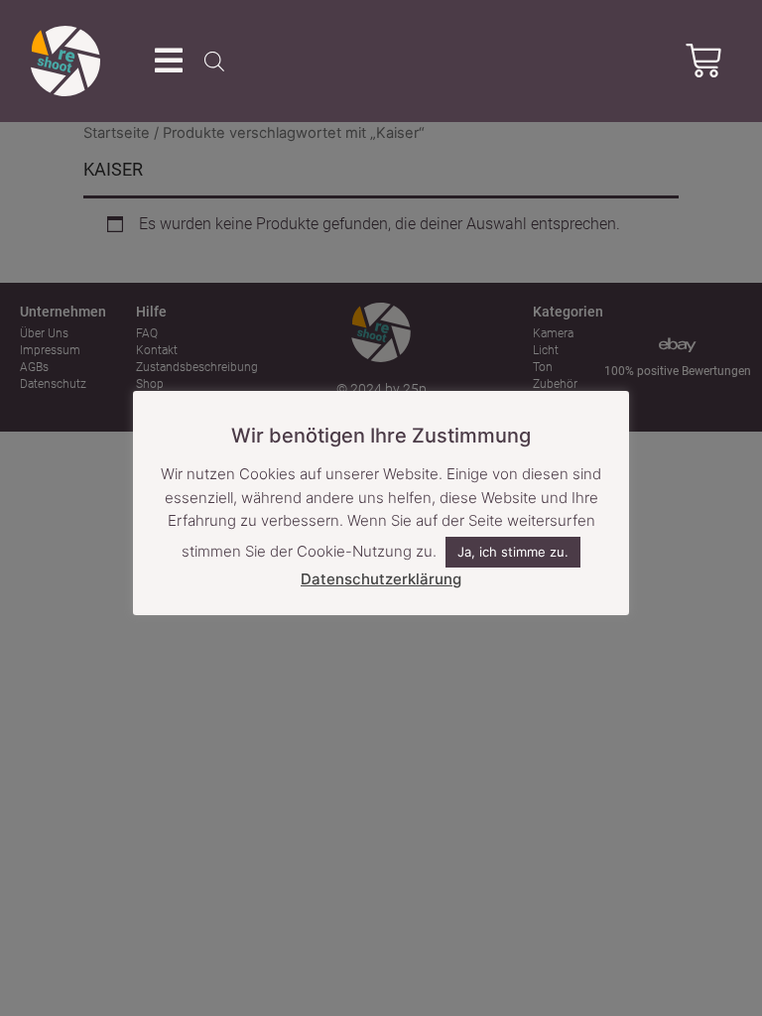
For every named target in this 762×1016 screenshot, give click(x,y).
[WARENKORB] (703, 60)
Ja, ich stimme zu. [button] (513, 552)
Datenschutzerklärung (381, 579)
